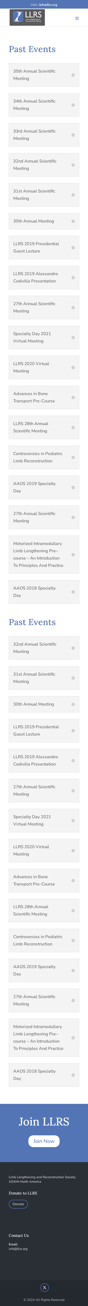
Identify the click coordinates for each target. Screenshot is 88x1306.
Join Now (44, 1141)
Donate (18, 1204)
